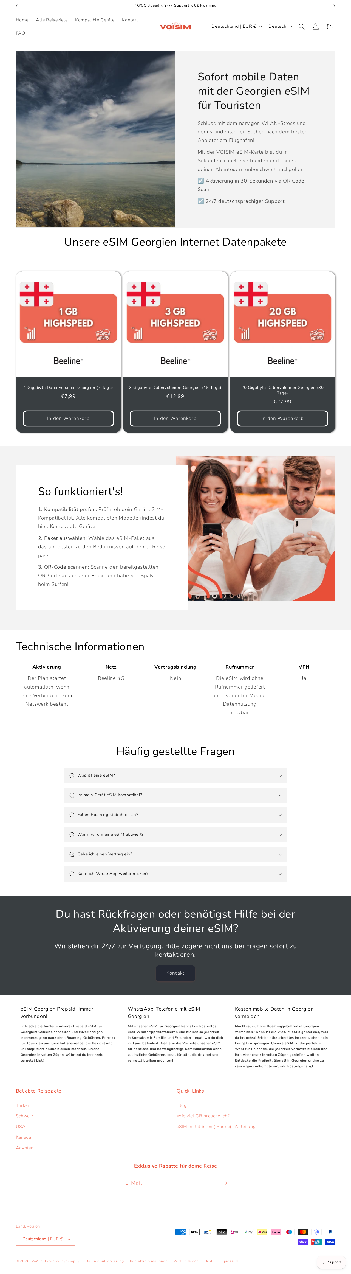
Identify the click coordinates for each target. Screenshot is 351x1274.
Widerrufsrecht (187, 1261)
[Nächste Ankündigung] (334, 6)
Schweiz (24, 1116)
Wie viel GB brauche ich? (203, 1116)
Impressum (229, 1261)
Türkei (22, 1105)
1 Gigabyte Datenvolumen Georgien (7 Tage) (68, 387)
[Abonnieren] (225, 1183)
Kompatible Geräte (72, 526)
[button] (302, 26)
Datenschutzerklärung (105, 1261)
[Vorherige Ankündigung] (17, 6)
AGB (209, 1261)
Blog (182, 1105)
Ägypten (25, 1148)
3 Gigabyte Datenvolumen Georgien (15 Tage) (175, 387)
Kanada (23, 1137)
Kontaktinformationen (149, 1261)
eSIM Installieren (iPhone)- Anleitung (216, 1127)
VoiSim (38, 1261)
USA (21, 1127)
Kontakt (175, 973)
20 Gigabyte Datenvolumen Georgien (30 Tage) (283, 390)
